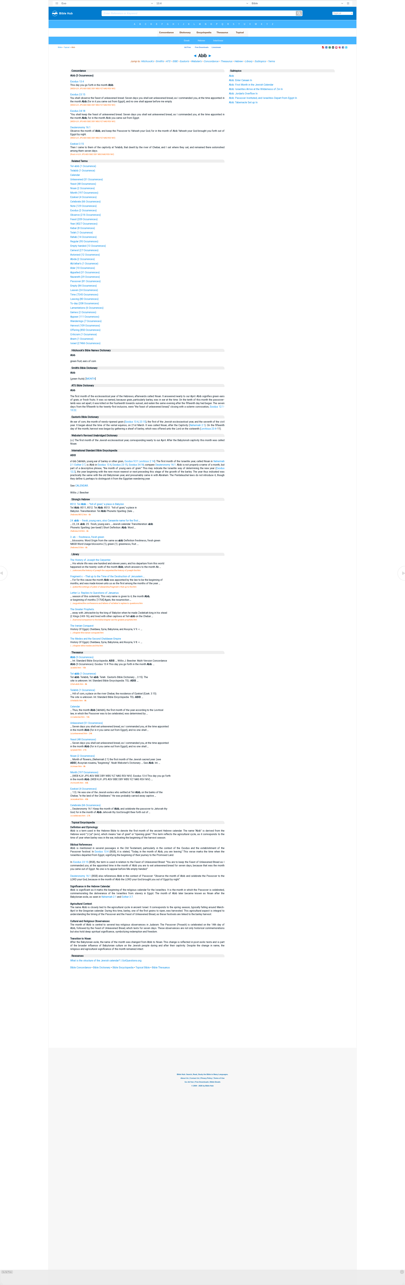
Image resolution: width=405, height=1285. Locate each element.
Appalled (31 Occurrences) (85, 272)
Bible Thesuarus (161, 967)
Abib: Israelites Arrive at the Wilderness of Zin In (256, 89)
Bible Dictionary (101, 967)
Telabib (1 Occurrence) (82, 170)
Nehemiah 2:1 (197, 425)
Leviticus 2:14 (146, 461)
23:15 (143, 421)
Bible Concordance (80, 967)
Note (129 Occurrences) (83, 205)
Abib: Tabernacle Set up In (243, 102)
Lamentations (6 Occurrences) (86, 307)
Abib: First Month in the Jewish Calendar (251, 84)
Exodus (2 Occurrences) (83, 210)
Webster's (196, 61)
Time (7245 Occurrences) (84, 294)
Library (248, 61)
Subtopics (260, 61)
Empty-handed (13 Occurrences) (88, 245)
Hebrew (238, 61)
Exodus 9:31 (131, 461)
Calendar (75, 174)
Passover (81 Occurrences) (85, 281)
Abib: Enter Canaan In (240, 80)
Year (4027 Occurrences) (83, 223)
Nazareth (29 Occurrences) (85, 276)
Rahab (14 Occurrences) (83, 236)
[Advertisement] (202, 1024)
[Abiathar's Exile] (4, 580)
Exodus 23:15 (77, 94)
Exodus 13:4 (77, 81)
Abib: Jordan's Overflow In (243, 93)
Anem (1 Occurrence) (81, 338)
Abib (231, 75)
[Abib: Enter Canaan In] (401, 580)
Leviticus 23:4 (208, 428)
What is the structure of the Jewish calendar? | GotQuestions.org (105, 960)
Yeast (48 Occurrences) (83, 183)
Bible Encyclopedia (123, 967)
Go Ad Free (7, 1272)
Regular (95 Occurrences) (84, 241)
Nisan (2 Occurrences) (82, 188)
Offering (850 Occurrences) (85, 329)
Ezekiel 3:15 (77, 143)
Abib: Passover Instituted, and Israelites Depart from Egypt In (263, 97)
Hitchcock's (147, 61)
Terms (271, 61)
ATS (168, 61)
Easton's (184, 61)
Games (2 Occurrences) (83, 312)
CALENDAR (81, 485)
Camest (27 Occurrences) (84, 250)
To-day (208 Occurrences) (84, 303)
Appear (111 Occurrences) (84, 316)
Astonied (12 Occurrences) (85, 254)
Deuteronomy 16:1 (80, 127)
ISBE (175, 61)
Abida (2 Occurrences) (82, 259)
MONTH (90, 378)
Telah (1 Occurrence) (81, 232)
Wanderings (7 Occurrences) (86, 321)
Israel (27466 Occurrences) (85, 343)
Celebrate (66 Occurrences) (85, 201)
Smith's (160, 61)
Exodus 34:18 (77, 110)
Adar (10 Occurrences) (82, 267)
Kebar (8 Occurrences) (82, 228)
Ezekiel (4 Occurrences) (83, 197)
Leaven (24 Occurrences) (84, 290)
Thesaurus (226, 61)
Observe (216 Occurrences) (85, 214)
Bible (60, 47)
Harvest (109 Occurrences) (85, 325)
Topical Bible (143, 967)
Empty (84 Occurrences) (83, 285)
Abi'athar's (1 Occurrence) (84, 263)
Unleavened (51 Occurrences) (86, 179)
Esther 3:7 (79, 464)
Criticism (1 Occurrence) (83, 334)
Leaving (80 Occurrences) (84, 298)
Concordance (211, 61)
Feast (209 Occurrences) (84, 219)
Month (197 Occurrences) (84, 192)
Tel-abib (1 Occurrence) (83, 166)
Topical (66, 47)
